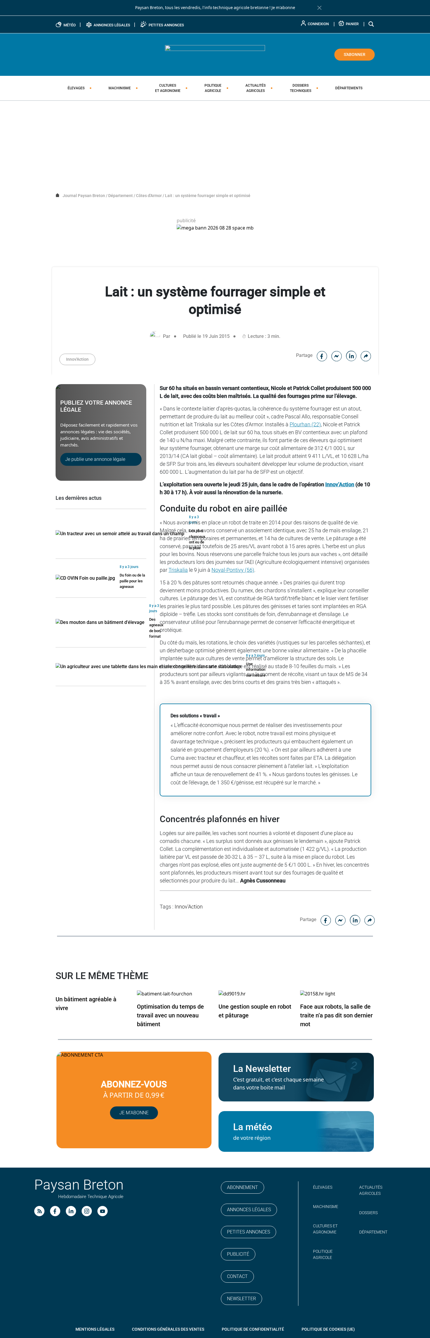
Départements (348, 88)
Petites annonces (248, 1232)
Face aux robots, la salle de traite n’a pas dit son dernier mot (336, 1015)
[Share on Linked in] (351, 355)
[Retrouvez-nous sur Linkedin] (71, 1211)
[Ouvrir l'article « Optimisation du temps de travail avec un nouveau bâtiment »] (164, 993)
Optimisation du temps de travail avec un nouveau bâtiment (170, 1015)
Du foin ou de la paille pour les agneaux (132, 581)
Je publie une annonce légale (95, 459)
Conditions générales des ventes (168, 1329)
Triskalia (178, 570)
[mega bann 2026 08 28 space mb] (215, 228)
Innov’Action (339, 484)
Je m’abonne (134, 1112)
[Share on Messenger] (336, 355)
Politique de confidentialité (253, 1329)
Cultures (167, 88)
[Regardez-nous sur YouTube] (102, 1211)
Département (373, 1232)
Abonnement (242, 1187)
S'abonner (354, 54)
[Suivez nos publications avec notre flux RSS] (39, 1211)
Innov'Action (77, 359)
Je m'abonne (283, 7)
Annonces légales (249, 1209)
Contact (237, 1276)
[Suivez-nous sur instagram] (87, 1211)
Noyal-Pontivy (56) (232, 570)
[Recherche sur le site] (371, 24)
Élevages (76, 88)
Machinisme (120, 88)
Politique (212, 88)
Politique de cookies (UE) (328, 1329)
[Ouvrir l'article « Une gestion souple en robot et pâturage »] (232, 993)
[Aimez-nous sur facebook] (55, 1211)
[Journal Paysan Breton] (215, 54)
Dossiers (300, 88)
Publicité (238, 1254)
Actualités (255, 88)
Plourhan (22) (305, 424)
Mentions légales (94, 1329)
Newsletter (241, 1298)
